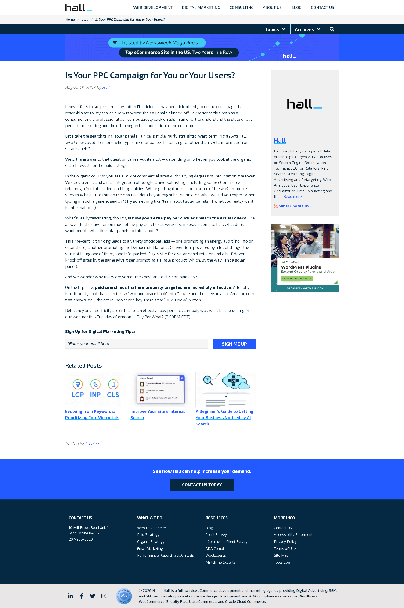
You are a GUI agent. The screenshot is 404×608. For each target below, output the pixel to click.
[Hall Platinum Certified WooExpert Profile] (124, 596)
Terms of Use (285, 548)
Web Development (152, 527)
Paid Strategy (148, 534)
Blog (85, 19)
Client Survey (216, 534)
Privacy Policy (285, 541)
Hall (105, 87)
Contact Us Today (202, 484)
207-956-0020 (81, 539)
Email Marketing (150, 548)
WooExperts (216, 555)
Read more (293, 196)
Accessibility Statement (293, 534)
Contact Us (283, 527)
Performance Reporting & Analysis (165, 555)
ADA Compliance (219, 548)
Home (70, 19)
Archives (305, 29)
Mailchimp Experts (220, 562)
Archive (92, 443)
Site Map (281, 555)
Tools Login (283, 562)
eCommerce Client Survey (227, 541)
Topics (272, 29)
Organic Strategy (151, 541)
